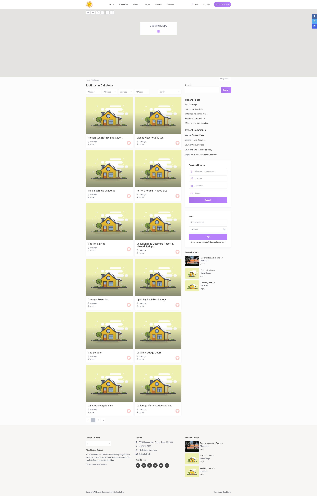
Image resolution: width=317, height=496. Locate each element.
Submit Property (222, 4)
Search (188, 85)
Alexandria (205, 261)
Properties (123, 4)
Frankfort (204, 285)
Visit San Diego (191, 105)
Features (170, 4)
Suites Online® (145, 454)
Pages (147, 4)
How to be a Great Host (194, 109)
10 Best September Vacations (197, 123)
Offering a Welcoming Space (196, 114)
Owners (136, 4)
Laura (187, 145)
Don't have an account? (200, 242)
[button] (187, 46)
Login (208, 237)
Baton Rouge (206, 273)
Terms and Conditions (222, 492)
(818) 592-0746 (145, 446)
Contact (158, 4)
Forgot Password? (217, 242)
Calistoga (93, 142)
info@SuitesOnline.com (148, 450)
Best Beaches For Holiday (195, 119)
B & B (141, 197)
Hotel (92, 144)
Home (111, 4)
